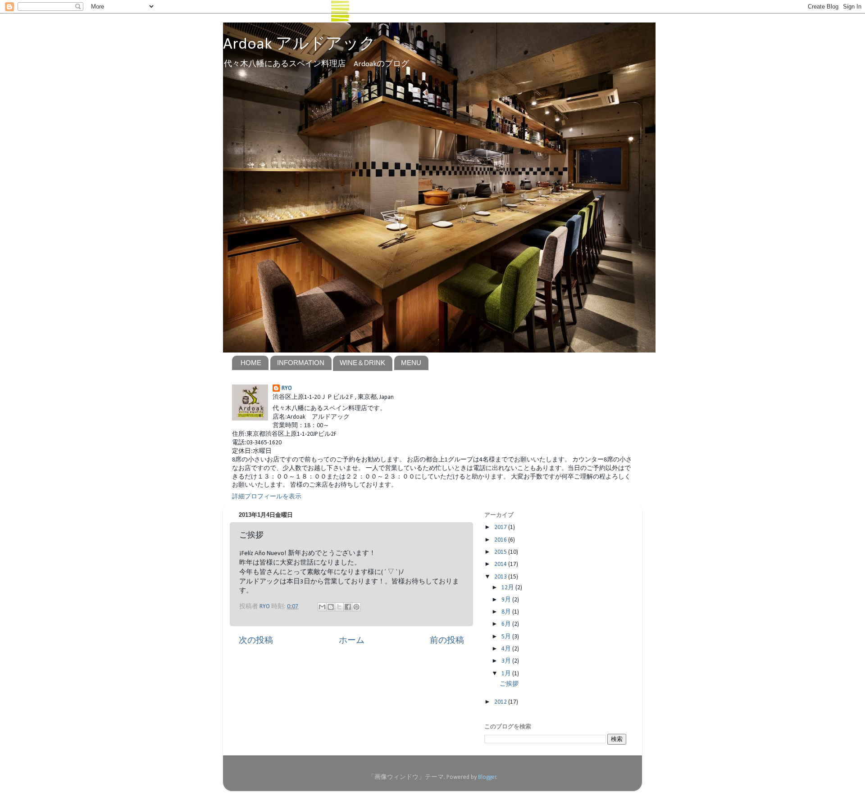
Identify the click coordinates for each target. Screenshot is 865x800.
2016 (501, 540)
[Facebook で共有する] (347, 606)
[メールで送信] (322, 606)
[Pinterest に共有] (356, 606)
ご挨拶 (509, 684)
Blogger (487, 777)
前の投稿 (447, 641)
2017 (501, 527)
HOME (251, 362)
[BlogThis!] (330, 606)
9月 (506, 600)
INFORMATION (300, 362)
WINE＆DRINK (362, 362)
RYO (287, 388)
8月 (506, 612)
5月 (506, 637)
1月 (506, 674)
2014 (501, 564)
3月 (506, 661)
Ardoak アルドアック (299, 44)
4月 (506, 649)
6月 (506, 624)
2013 (501, 577)
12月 (508, 588)
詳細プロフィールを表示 (266, 497)
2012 (501, 702)
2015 (501, 552)
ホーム (351, 641)
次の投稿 (256, 641)
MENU (411, 362)
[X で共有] (339, 606)
